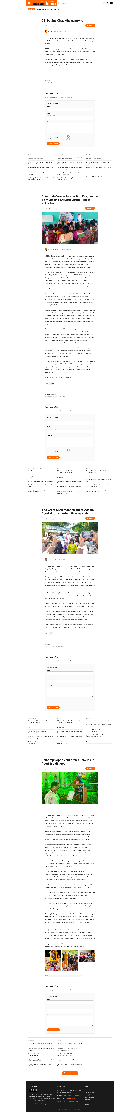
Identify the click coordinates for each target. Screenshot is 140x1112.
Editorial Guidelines (90, 1092)
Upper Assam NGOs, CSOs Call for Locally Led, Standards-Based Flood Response (39, 157)
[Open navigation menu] (29, 3)
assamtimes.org (40, 1100)
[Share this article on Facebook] (49, 25)
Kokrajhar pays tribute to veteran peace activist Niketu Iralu (98, 171)
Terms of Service (89, 1097)
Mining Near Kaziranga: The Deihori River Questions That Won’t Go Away (40, 168)
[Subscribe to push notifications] (104, 3)
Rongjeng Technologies (74, 1095)
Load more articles (70, 1073)
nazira (51, 633)
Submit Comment (53, 143)
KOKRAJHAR (50, 256)
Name (48, 106)
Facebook (72, 1098)
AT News (50, 31)
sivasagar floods (53, 976)
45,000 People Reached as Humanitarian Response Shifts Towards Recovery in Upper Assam (41, 178)
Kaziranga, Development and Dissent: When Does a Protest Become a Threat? (40, 163)
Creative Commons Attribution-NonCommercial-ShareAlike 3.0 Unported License (40, 1096)
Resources (87, 1099)
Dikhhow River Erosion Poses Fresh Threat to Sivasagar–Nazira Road (38, 732)
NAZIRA (48, 566)
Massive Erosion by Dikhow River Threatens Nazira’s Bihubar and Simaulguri (69, 168)
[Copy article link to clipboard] (56, 25)
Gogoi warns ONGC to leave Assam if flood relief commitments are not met (56, 9)
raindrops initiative (63, 976)
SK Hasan (50, 559)
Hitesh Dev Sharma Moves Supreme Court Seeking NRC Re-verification (70, 163)
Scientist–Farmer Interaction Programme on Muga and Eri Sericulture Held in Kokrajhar (98, 157)
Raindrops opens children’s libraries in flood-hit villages (98, 167)
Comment (49, 122)
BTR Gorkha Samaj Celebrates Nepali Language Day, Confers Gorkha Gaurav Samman (69, 157)
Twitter (66, 1098)
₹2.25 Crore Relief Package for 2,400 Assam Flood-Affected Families (40, 742)
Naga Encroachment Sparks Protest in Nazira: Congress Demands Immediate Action (69, 173)
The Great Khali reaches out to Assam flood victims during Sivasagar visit (97, 163)
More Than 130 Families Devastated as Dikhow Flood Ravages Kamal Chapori (40, 737)
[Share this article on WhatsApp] (46, 25)
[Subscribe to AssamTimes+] (111, 3)
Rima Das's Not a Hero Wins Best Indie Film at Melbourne (39, 173)
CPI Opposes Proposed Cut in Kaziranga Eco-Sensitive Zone (40, 726)
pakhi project (72, 976)
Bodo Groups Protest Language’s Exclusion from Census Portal (41, 485)
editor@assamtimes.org (40, 1104)
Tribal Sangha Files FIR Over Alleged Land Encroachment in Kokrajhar (38, 490)
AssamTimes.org (33, 1094)
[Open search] (107, 3)
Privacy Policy (89, 1095)
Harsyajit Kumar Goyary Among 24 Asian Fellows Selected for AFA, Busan (68, 178)
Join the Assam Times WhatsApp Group (67, 1101)
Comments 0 (91, 25)
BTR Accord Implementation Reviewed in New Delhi (40, 481)
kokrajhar (52, 383)
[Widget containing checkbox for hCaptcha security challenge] (59, 137)
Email (51, 114)
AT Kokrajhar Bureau (53, 249)
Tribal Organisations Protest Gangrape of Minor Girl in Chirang (41, 476)
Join (86, 1090)
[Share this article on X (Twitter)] (53, 25)
